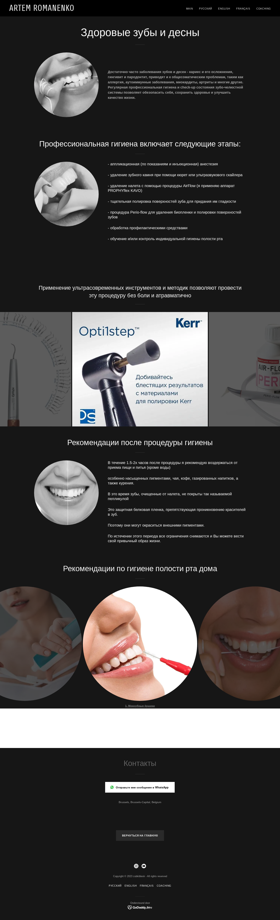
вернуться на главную (140, 835)
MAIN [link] (189, 8)
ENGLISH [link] (224, 8)
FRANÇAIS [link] (243, 8)
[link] (55, 9)
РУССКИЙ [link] (205, 8)
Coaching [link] (263, 8)
